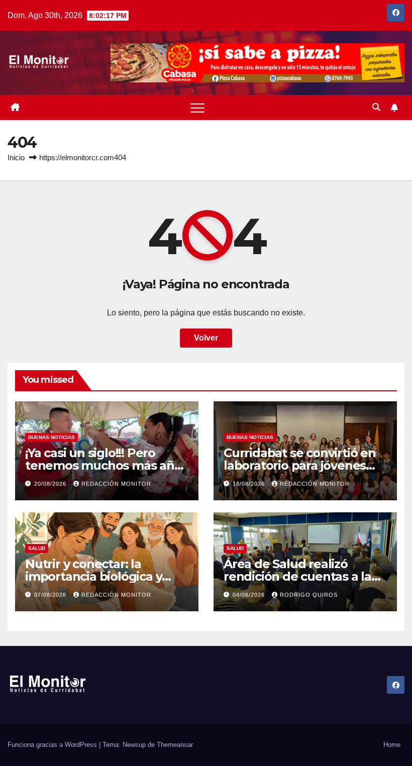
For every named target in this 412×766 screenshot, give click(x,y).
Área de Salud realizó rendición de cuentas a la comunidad (297, 576)
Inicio (16, 157)
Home (391, 744)
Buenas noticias (51, 437)
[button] (376, 107)
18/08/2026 (250, 484)
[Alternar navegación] (197, 107)
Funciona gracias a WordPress (53, 744)
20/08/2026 (51, 484)
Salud (36, 548)
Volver (206, 338)
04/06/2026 (250, 595)
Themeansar (175, 744)
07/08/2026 (51, 595)
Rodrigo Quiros (309, 595)
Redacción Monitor (116, 484)
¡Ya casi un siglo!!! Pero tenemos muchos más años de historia (106, 465)
